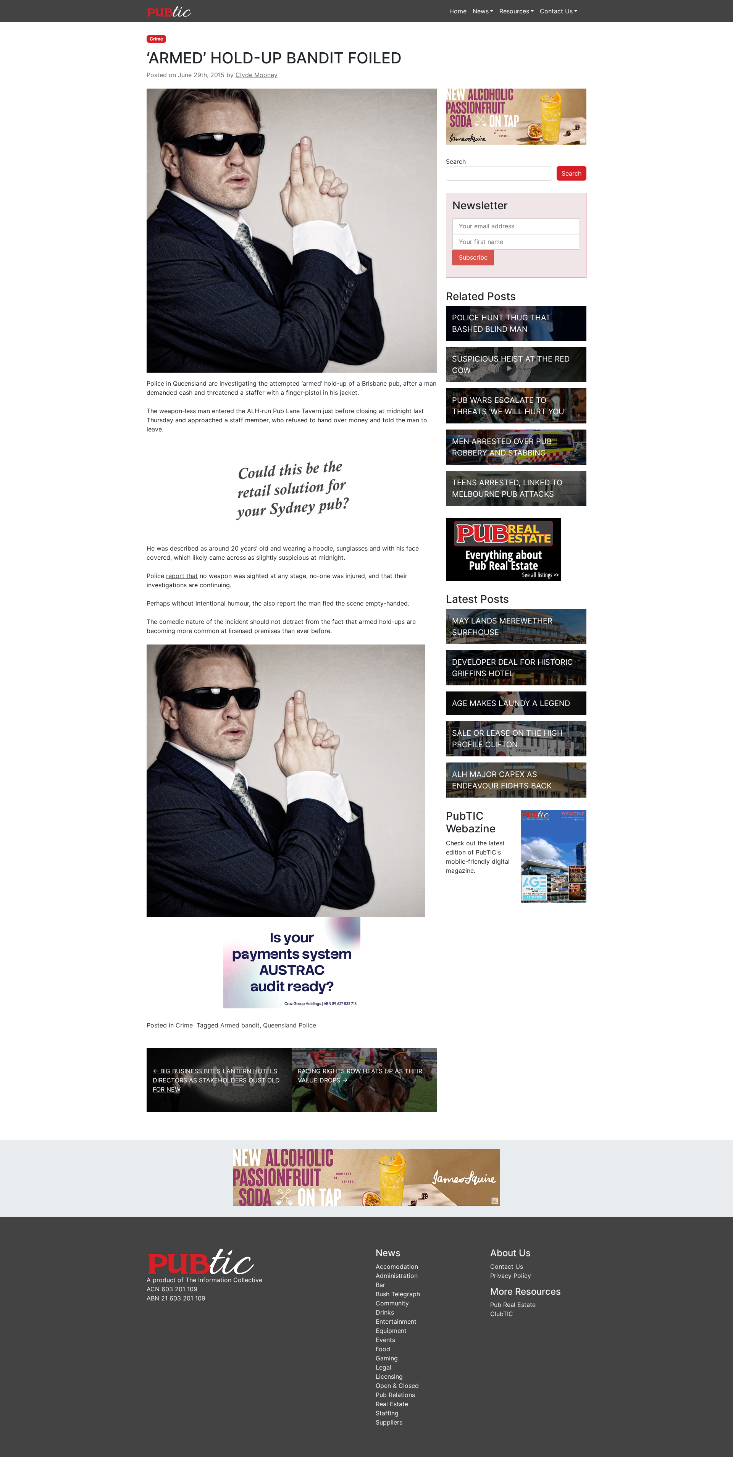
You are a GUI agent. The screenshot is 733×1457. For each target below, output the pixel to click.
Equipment (391, 1330)
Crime (156, 39)
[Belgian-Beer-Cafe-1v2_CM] (291, 488)
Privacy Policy (510, 1275)
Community (392, 1303)
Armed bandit (240, 1025)
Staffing (387, 1413)
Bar (380, 1285)
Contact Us (556, 11)
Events (385, 1340)
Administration (397, 1275)
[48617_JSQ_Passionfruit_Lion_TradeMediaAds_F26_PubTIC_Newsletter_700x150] (366, 1177)
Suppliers (389, 1422)
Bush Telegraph (398, 1294)
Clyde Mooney (257, 75)
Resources (514, 11)
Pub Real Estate (513, 1304)
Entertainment (396, 1321)
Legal (383, 1367)
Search (456, 161)
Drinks (385, 1312)
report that (182, 576)
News (481, 11)
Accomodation (397, 1266)
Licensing (389, 1376)
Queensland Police (289, 1025)
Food (383, 1349)
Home (458, 11)
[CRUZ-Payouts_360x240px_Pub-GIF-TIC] (291, 962)
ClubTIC (501, 1314)
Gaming (387, 1358)
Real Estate (392, 1404)
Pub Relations (395, 1395)
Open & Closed (397, 1385)
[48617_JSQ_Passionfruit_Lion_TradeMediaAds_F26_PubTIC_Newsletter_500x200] (516, 116)
